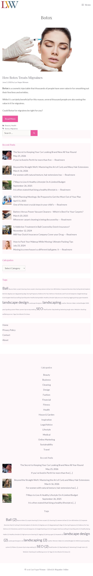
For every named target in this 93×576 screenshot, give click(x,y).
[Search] (34, 133)
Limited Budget (80, 303)
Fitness (46, 404)
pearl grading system (8, 309)
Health (13, 125)
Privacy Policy (9, 330)
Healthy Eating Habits (36, 297)
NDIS (87, 303)
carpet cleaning (21, 289)
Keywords (85, 297)
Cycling (78, 289)
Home (5, 325)
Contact (6, 335)
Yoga (14, 314)
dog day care (11, 293)
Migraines (14, 129)
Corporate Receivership (68, 289)
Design (46, 389)
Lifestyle (46, 429)
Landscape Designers (35, 303)
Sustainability (46, 444)
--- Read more (58, 160)
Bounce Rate (12, 289)
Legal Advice (46, 424)
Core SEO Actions (56, 289)
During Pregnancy (32, 293)
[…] (71, 473)
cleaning (38, 289)
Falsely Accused (60, 293)
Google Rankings (82, 293)
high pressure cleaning (61, 297)
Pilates (18, 309)
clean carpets (31, 289)
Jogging (71, 297)
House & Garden (46, 414)
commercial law (45, 289)
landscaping (52, 302)
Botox (7, 129)
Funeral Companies (71, 293)
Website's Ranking (80, 309)
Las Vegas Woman (38, 569)
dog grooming (19, 293)
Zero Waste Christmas (23, 314)
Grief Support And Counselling (11, 297)
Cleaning (46, 384)
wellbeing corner (7, 314)
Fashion (46, 394)
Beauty (7, 125)
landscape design (15, 302)
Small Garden (47, 309)
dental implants (85, 289)
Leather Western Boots (69, 303)
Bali (5, 288)
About (5, 340)
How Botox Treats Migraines (22, 77)
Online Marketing (46, 439)
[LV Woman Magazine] (9, 5)
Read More (10, 118)
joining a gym (78, 297)
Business (46, 379)
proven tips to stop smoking (28, 309)
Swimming (63, 309)
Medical (46, 434)
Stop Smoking (56, 309)
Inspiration (46, 419)
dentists (4, 293)
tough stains (70, 309)
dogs (25, 293)
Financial (46, 399)
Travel (46, 449)
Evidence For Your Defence (46, 293)
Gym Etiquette (25, 297)
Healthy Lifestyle (49, 297)
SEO (39, 309)
